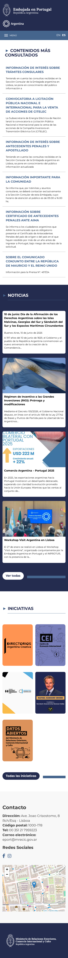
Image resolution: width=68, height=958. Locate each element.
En (58, 35)
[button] (34, 884)
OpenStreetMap (53, 910)
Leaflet (45, 910)
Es (64, 35)
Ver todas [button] (13, 576)
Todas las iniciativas (21, 776)
